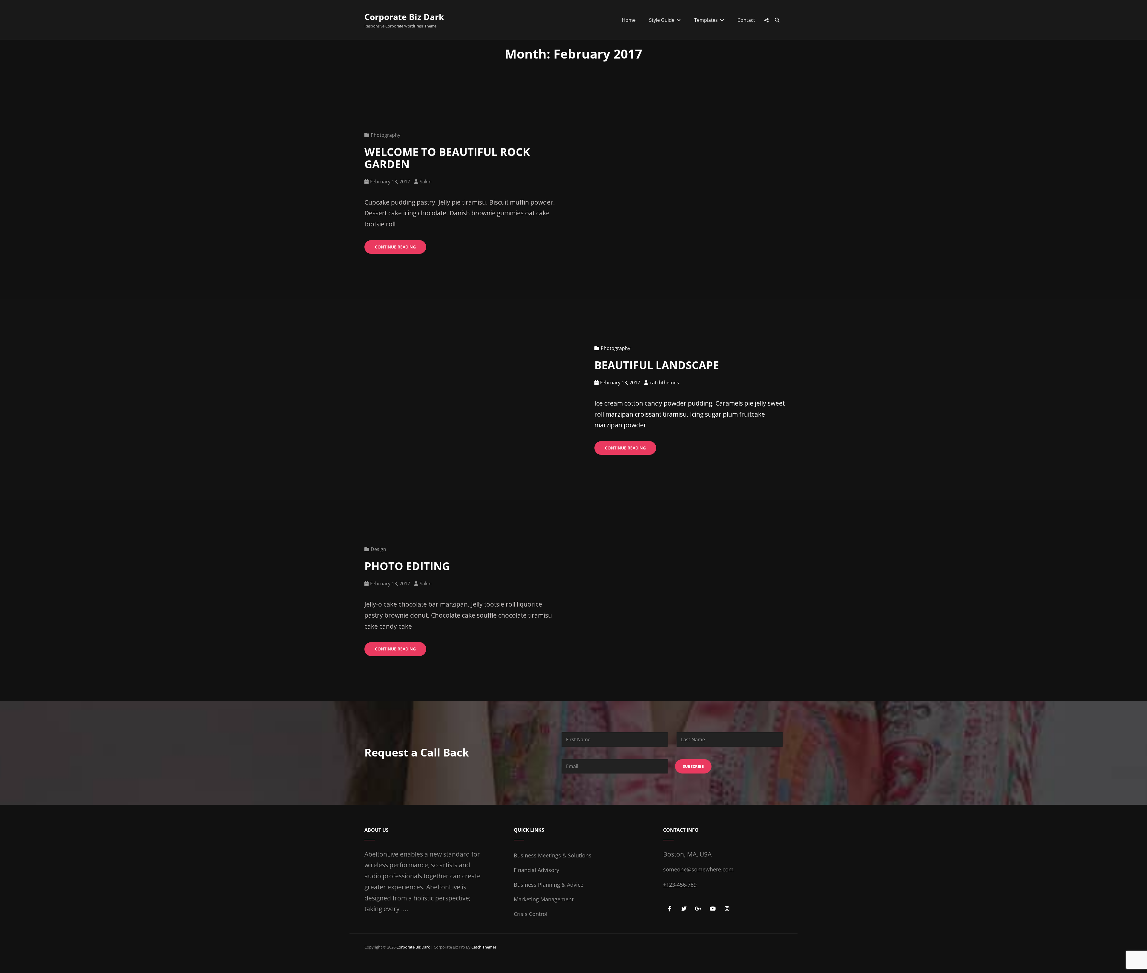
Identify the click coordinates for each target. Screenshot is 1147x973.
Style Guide (661, 20)
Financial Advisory (536, 870)
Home (629, 20)
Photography (385, 135)
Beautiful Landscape (656, 365)
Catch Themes (483, 947)
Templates (706, 20)
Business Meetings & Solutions (552, 855)
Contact (746, 20)
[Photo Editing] (860, 600)
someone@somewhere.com (698, 869)
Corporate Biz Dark (404, 16)
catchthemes (664, 382)
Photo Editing (407, 566)
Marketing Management (544, 899)
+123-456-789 (680, 884)
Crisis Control (531, 913)
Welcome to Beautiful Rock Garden (447, 158)
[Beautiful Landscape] (287, 399)
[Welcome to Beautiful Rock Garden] (860, 192)
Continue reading (400, 249)
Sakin (426, 181)
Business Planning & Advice (548, 884)
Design (378, 549)
